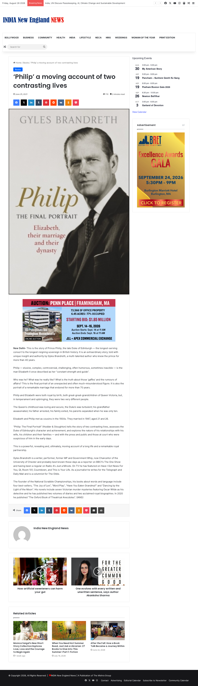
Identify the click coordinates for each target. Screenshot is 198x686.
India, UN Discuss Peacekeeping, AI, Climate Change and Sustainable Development (85, 3)
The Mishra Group (102, 675)
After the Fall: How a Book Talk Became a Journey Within (108, 645)
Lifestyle (85, 37)
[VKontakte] (61, 102)
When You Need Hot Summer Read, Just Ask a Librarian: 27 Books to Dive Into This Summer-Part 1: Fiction (68, 648)
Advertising (116, 680)
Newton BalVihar (151, 96)
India (72, 37)
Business (28, 37)
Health (60, 37)
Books (26, 62)
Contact (105, 680)
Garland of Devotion (153, 105)
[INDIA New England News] (33, 20)
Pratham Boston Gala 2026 (156, 86)
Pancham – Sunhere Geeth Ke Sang (161, 77)
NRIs (108, 37)
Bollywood (12, 37)
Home (18, 62)
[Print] (101, 510)
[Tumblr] (39, 102)
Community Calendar (179, 680)
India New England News (51, 528)
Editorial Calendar (132, 680)
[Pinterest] (46, 102)
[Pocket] (76, 102)
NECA (98, 37)
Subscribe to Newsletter (155, 680)
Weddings (121, 37)
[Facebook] (16, 102)
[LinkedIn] (31, 102)
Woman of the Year (143, 37)
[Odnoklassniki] (68, 102)
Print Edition (167, 37)
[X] (24, 102)
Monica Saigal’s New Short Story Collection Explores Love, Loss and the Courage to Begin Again (29, 648)
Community (45, 37)
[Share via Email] (94, 510)
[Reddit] (53, 102)
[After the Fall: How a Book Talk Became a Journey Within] (108, 630)
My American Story (152, 68)
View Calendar (139, 111)
